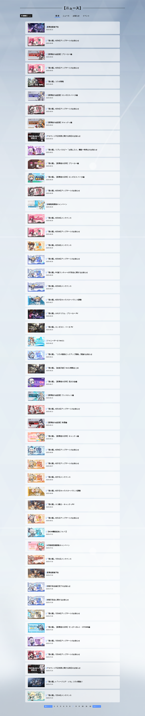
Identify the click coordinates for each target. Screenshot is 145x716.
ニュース (66, 16)
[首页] (26, 15)
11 (86, 706)
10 (82, 706)
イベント (86, 16)
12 (90, 706)
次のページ (96, 706)
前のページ (48, 706)
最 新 (57, 16)
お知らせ (76, 16)
